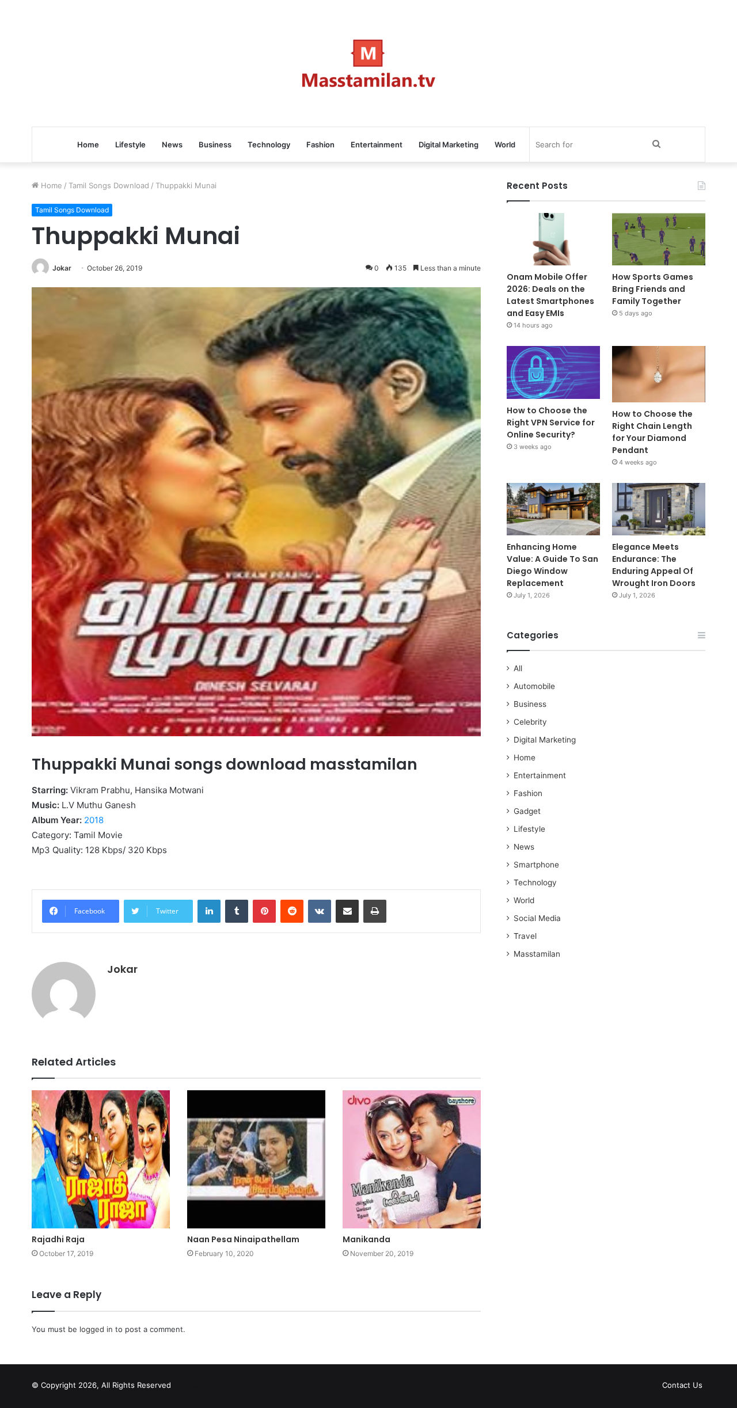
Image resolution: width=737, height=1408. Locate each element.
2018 (94, 820)
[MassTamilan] (368, 63)
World (505, 144)
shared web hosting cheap (208, 1387)
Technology (269, 144)
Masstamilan (537, 953)
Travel (525, 936)
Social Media (537, 918)
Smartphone (536, 864)
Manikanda (366, 1239)
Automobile (534, 686)
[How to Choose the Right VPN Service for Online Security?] (553, 372)
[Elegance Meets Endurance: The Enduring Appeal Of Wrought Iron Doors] (658, 509)
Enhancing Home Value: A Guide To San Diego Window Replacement (552, 565)
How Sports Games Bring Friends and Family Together (652, 289)
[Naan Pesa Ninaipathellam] (256, 1159)
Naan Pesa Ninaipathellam (243, 1239)
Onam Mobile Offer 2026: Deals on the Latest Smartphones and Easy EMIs (550, 295)
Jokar (61, 268)
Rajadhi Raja (58, 1239)
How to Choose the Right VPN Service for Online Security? (551, 422)
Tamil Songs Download (109, 185)
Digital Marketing (448, 144)
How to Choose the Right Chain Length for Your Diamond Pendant (652, 432)
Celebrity (530, 721)
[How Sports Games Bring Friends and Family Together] (658, 239)
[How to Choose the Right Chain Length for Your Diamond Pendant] (658, 374)
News (172, 144)
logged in (96, 1329)
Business (215, 144)
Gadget (527, 811)
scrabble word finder (187, 1387)
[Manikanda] (412, 1159)
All (518, 668)
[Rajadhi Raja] (101, 1159)
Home (88, 144)
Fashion (320, 144)
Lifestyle (130, 144)
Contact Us (682, 1385)
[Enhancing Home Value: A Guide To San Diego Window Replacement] (553, 509)
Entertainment (376, 144)
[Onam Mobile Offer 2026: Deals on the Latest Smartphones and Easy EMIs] (553, 239)
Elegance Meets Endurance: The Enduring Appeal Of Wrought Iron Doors (654, 565)
